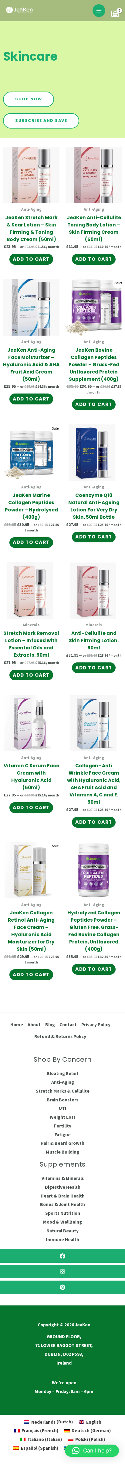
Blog (50, 1024)
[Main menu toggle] (99, 10)
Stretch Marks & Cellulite (63, 1091)
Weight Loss (63, 1117)
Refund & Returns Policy (60, 1036)
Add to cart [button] (31, 259)
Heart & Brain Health (63, 1196)
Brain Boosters (62, 1100)
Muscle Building (62, 1152)
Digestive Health (62, 1187)
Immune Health (62, 1239)
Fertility (62, 1126)
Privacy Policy (95, 1024)
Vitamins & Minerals (63, 1178)
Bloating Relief (63, 1073)
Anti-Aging (62, 1082)
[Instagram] (62, 1271)
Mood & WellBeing (62, 1222)
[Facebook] (62, 1256)
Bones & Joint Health (62, 1204)
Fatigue (63, 1134)
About (34, 1024)
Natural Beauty (62, 1231)
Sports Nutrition (62, 1213)
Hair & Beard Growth (62, 1143)
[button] (92, 1451)
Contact (68, 1024)
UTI (62, 1108)
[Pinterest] (62, 1287)
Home (16, 1024)
